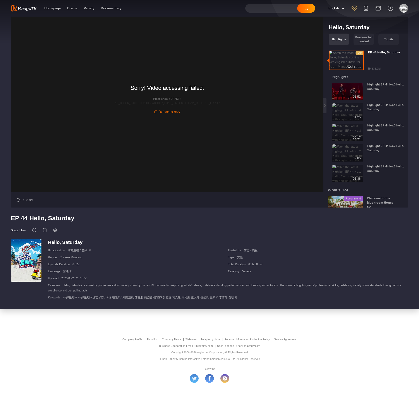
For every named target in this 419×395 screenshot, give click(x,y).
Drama (72, 8)
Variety (89, 8)
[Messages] (378, 11)
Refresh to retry (169, 111)
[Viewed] (390, 11)
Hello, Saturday (65, 242)
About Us (152, 339)
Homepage (52, 8)
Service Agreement (285, 339)
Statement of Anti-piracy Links (202, 339)
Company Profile (132, 339)
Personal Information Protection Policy (247, 339)
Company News (171, 339)
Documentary (111, 8)
